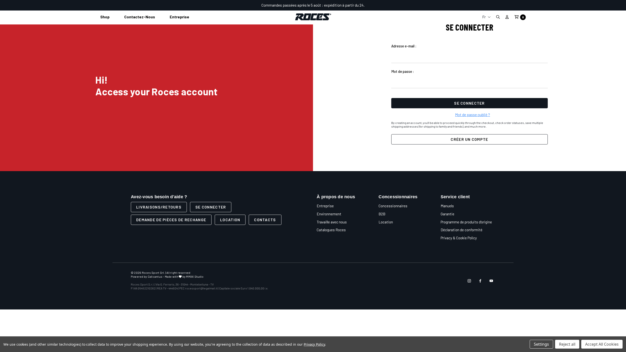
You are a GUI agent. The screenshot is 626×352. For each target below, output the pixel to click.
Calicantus (155, 276)
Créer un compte (469, 139)
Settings (541, 344)
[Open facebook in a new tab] (480, 281)
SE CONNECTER (210, 207)
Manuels (447, 206)
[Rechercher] (498, 17)
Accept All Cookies (602, 344)
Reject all (567, 344)
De (486, 42)
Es (486, 50)
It (486, 26)
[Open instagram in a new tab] (469, 281)
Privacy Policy (314, 344)
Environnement (329, 214)
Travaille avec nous (332, 222)
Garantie (447, 214)
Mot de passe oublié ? (472, 114)
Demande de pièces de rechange (171, 219)
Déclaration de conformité (461, 230)
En (486, 34)
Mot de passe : (402, 71)
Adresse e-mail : (403, 46)
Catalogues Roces (331, 230)
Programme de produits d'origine (466, 222)
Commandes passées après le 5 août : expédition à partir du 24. (313, 5)
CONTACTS (265, 219)
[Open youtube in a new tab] (491, 281)
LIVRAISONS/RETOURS (158, 207)
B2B (382, 214)
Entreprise (325, 206)
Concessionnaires (393, 206)
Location (230, 219)
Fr (484, 16)
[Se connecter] (507, 17)
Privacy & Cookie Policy (459, 238)
